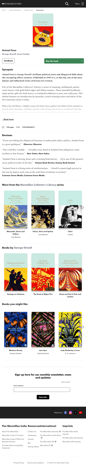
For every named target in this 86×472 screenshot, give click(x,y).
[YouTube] (80, 412)
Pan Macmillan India (14, 426)
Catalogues (32, 435)
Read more (9, 119)
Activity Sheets (33, 447)
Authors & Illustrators (15, 10)
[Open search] (67, 3)
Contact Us (32, 431)
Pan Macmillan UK (47, 442)
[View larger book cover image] (43, 30)
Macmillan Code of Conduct (12, 435)
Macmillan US (45, 445)
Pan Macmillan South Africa (50, 435)
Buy (29, 443)
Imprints (68, 426)
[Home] (12, 4)
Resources (34, 426)
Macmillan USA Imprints (72, 442)
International (48, 426)
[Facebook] (65, 412)
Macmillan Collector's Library (38, 184)
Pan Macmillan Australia (49, 431)
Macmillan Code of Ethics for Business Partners (13, 440)
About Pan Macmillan (10, 431)
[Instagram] (70, 412)
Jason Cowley (23, 54)
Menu (77, 4)
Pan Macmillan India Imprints (70, 432)
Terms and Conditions (35, 463)
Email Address (19, 386)
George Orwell (28, 10)
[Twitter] (75, 412)
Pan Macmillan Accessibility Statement (12, 446)
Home (4, 10)
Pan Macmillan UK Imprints (73, 438)
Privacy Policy (19, 463)
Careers (31, 439)
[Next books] (83, 207)
